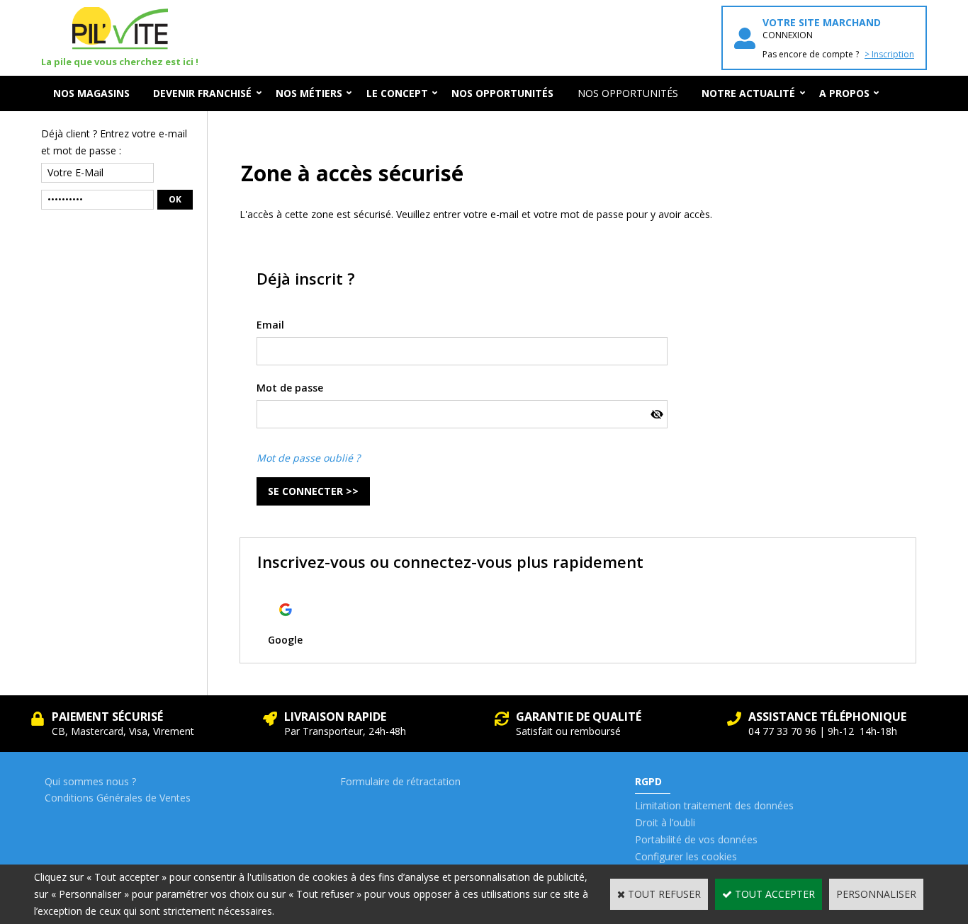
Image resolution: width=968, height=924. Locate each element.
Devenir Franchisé (202, 93)
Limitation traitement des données (714, 805)
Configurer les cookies (686, 856)
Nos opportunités (628, 93)
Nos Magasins (91, 93)
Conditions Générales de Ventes (118, 797)
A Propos (844, 93)
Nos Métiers (309, 93)
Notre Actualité (748, 93)
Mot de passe (290, 387)
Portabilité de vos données (696, 839)
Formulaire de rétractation (400, 781)
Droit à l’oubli (665, 822)
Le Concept (397, 93)
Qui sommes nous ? (90, 781)
